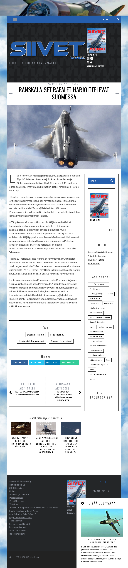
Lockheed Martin (97, 341)
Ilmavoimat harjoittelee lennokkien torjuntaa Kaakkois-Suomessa (71, 445)
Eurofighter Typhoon (98, 284)
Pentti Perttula (96, 350)
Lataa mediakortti (17, 527)
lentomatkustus (96, 331)
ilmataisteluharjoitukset (31, 341)
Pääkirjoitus (101, 491)
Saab (108, 360)
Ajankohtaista (56, 83)
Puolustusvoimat (97, 355)
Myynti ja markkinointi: (20, 524)
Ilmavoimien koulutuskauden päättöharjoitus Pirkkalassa (63, 391)
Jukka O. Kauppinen (98, 322)
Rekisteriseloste (17, 533)
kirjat (92, 327)
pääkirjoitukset (96, 360)
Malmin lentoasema (98, 346)
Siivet (92, 369)
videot (92, 379)
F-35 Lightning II (96, 294)
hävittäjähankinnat (97, 308)
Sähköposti (70, 362)
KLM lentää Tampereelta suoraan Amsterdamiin (27, 389)
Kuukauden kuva (105, 327)
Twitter (37, 362)
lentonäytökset (96, 336)
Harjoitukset (95, 298)
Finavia (110, 294)
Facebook (20, 362)
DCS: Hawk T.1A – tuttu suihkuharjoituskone (102, 541)
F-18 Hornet (57, 334)
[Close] (82, 503)
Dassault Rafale (35, 334)
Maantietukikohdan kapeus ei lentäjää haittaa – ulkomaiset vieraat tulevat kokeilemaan (47, 445)
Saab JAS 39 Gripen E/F (99, 365)
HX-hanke (108, 303)
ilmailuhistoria (96, 313)
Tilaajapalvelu (15, 520)
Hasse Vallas (95, 303)
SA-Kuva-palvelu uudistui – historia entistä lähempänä (21, 442)
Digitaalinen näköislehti (20, 517)
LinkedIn (52, 362)
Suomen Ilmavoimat (61, 341)
